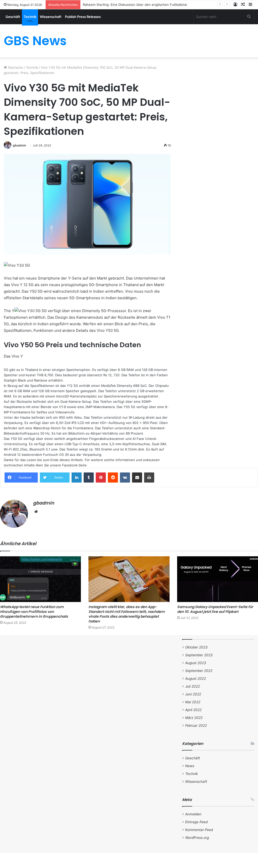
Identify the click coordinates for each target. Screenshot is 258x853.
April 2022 (193, 710)
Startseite (15, 67)
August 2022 (195, 678)
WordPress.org (197, 838)
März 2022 (194, 718)
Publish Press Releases (83, 17)
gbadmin (19, 145)
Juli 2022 (192, 686)
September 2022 (198, 671)
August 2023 (195, 663)
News (189, 766)
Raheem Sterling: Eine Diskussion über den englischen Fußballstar (135, 5)
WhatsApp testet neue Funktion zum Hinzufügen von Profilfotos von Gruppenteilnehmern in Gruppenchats (34, 611)
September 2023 (199, 655)
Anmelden (193, 814)
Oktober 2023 (196, 647)
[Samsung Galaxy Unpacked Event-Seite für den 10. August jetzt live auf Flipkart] (217, 579)
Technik (30, 17)
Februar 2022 (196, 725)
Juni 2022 (193, 694)
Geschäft (13, 17)
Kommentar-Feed (199, 830)
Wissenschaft (50, 17)
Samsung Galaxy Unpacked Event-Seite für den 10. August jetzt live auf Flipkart (215, 609)
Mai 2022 (192, 702)
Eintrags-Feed (196, 822)
